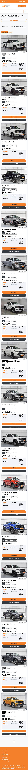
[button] (25, 11)
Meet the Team (6, 756)
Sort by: (13, 26)
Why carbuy (5, 752)
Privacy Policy (5, 761)
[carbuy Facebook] (3, 1)
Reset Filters (5, 32)
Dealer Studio (10, 768)
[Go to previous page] (11, 741)
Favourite (20, 51)
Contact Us (5, 754)
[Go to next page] (17, 741)
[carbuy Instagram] (4, 1)
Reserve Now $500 (14, 76)
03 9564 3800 (21, 1)
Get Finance (14, 73)
